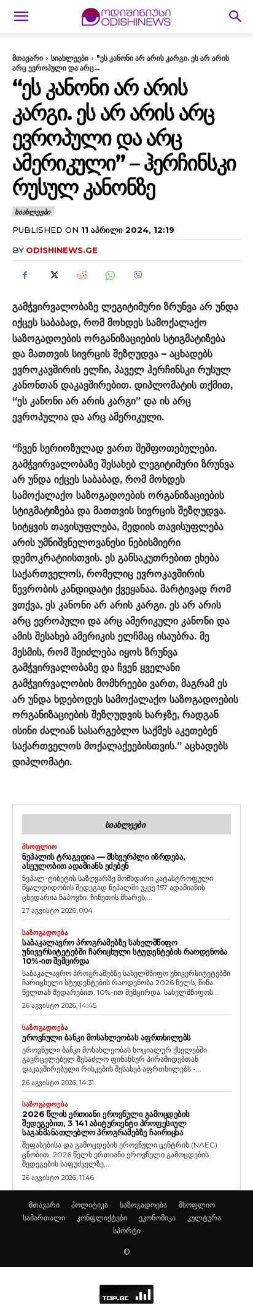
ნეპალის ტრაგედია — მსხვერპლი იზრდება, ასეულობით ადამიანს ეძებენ (103, 861)
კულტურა (204, 1217)
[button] (21, 16)
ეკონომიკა (157, 1217)
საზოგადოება (45, 933)
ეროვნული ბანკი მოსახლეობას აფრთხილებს (106, 1037)
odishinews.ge (62, 250)
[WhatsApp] (109, 275)
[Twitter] (53, 275)
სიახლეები (69, 57)
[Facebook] (24, 275)
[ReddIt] (81, 275)
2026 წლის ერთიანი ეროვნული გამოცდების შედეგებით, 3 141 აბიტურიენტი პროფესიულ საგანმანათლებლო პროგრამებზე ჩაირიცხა (106, 1123)
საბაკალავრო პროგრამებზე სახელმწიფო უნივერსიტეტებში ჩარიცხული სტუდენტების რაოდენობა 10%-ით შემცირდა (125, 951)
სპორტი (127, 1230)
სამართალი (44, 1217)
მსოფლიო (39, 847)
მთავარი (27, 57)
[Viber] (137, 275)
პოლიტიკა (89, 1205)
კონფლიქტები (102, 1217)
